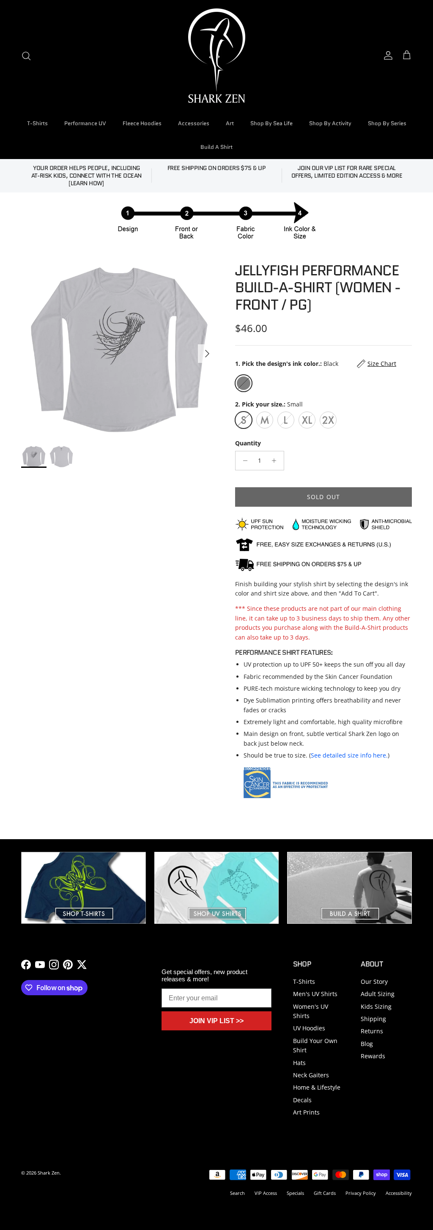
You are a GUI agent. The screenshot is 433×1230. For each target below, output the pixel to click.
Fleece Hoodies (142, 123)
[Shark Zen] (216, 55)
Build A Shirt (216, 147)
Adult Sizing (378, 994)
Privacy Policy (360, 1193)
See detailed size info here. (349, 755)
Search (237, 1193)
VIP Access (266, 1193)
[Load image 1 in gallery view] (118, 349)
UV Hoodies (309, 1028)
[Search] (26, 56)
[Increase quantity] (276, 460)
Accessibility (399, 1193)
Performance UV (85, 123)
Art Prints (306, 1112)
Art (230, 123)
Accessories (193, 123)
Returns (372, 1031)
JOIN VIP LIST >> (216, 1020)
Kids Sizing (376, 1006)
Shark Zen (49, 1173)
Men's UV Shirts (315, 994)
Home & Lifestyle (316, 1087)
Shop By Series (387, 123)
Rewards (373, 1056)
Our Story (374, 981)
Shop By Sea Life (271, 123)
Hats (299, 1063)
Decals (302, 1100)
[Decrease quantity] (243, 460)
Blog (367, 1044)
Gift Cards (325, 1193)
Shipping (373, 1019)
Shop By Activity (330, 123)
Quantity (248, 443)
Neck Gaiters (311, 1075)
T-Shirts (37, 123)
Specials (295, 1193)
